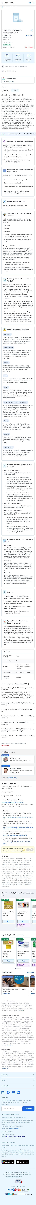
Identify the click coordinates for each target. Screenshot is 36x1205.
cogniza (15, 1003)
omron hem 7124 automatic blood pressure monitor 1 (16, 1028)
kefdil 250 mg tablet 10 (14, 1064)
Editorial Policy (12, 777)
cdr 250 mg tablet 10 (21, 1051)
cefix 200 (8, 1010)
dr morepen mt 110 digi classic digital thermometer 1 (15, 1017)
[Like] (28, 849)
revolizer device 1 (6, 1030)
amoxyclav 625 (17, 1005)
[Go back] (3, 2)
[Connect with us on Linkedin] (18, 1092)
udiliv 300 (10, 1003)
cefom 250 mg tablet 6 (9, 1059)
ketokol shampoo (11, 1007)
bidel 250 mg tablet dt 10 (8, 1051)
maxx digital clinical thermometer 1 (21, 1030)
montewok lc (20, 1007)
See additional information (14, 1176)
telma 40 (3, 1003)
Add (8, 921)
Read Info (30, 35)
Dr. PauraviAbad (15, 758)
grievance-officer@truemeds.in (15, 1136)
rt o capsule (25, 1005)
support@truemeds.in (7, 802)
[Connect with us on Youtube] (13, 1092)
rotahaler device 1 (29, 1019)
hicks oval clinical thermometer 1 (11, 1026)
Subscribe (28, 1109)
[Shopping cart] (33, 3)
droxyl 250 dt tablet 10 (17, 1062)
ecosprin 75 (9, 1005)
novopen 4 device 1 (17, 1043)
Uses (3, 134)
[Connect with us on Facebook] (8, 1092)
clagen (8, 1008)
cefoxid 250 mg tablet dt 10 (24, 1059)
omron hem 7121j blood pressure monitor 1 (18, 1039)
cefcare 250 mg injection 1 (14, 1057)
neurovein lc (24, 1008)
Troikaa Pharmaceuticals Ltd (10, 32)
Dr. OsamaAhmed (15, 768)
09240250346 (19, 802)
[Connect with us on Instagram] (2, 1092)
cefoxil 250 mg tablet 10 (8, 1061)
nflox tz (26, 1007)
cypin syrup (14, 1008)
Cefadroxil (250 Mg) (8, 81)
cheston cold (23, 1003)
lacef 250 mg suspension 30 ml (12, 1066)
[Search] (30, 3)
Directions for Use (14, 134)
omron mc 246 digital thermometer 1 (12, 1032)
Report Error (5, 745)
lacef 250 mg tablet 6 (27, 1066)
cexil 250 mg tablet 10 (22, 1061)
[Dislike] (32, 849)
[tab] (18, 1074)
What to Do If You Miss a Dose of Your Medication (14, 990)
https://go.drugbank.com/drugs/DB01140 (15, 835)
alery (19, 1008)
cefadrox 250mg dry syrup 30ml (17, 1053)
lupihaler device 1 (25, 1026)
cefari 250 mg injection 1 (16, 1055)
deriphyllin (15, 1010)
